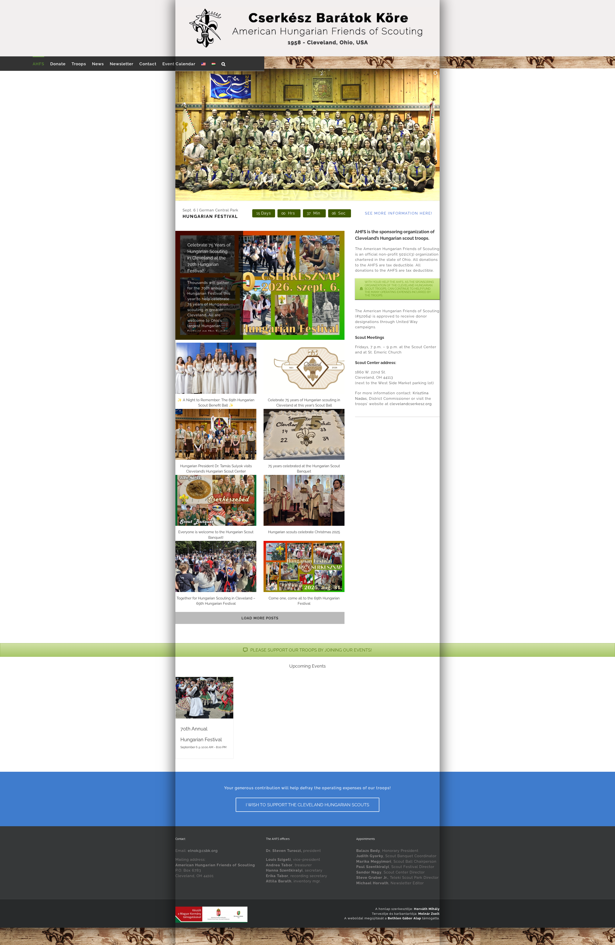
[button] (223, 63)
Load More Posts (259, 618)
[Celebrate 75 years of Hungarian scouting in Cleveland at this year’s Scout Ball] (304, 368)
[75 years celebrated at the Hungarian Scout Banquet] (304, 434)
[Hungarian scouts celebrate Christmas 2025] (304, 500)
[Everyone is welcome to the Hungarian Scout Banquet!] (215, 500)
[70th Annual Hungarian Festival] (204, 697)
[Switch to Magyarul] (213, 63)
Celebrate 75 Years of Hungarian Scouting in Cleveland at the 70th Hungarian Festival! (209, 257)
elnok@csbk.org (203, 851)
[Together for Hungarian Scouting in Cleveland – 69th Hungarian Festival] (215, 566)
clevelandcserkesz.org (411, 404)
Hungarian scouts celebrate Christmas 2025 (304, 532)
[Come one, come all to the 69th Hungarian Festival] (304, 566)
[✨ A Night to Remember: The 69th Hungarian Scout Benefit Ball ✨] (215, 368)
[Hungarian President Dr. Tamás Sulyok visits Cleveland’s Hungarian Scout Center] (215, 434)
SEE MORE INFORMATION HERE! (398, 213)
